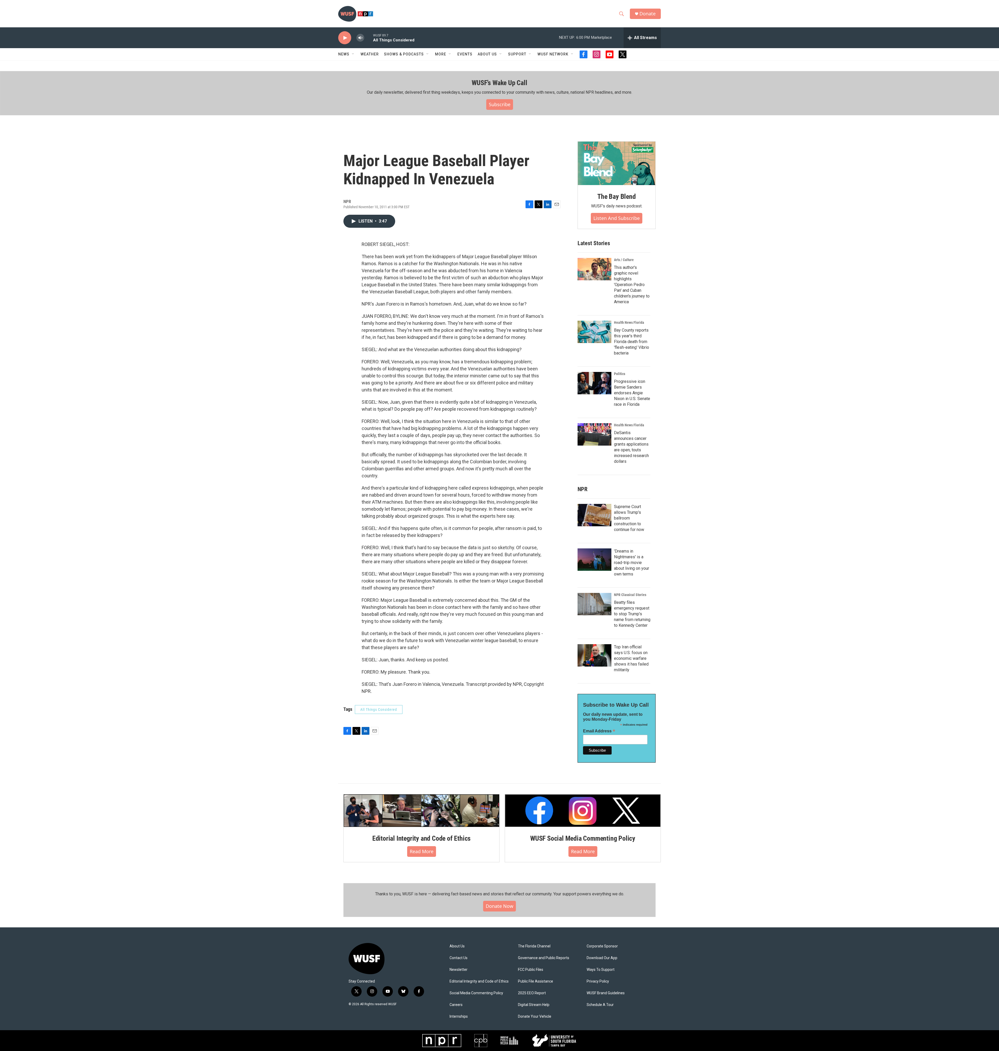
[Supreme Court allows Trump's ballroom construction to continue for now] (594, 515)
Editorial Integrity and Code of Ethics (421, 838)
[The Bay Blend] (616, 163)
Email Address (599, 731)
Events (464, 54)
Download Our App (602, 958)
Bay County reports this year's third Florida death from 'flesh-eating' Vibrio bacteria (631, 342)
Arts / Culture (624, 260)
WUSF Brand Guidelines (606, 993)
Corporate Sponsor (602, 946)
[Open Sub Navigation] (353, 54)
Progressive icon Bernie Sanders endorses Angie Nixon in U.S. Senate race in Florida (632, 393)
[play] (345, 38)
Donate (647, 13)
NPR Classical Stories (630, 595)
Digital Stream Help (533, 1005)
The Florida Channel (534, 946)
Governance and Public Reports (543, 958)
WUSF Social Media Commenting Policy (582, 838)
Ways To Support (600, 970)
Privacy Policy (598, 981)
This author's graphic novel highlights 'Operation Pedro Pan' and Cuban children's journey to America (632, 284)
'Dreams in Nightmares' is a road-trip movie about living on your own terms (631, 563)
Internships (459, 1016)
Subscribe (499, 104)
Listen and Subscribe (616, 218)
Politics (619, 374)
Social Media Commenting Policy (476, 993)
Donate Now (499, 906)
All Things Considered (378, 709)
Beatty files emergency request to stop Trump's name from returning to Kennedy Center (632, 614)
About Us (457, 946)
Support (517, 54)
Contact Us (459, 958)
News (343, 54)
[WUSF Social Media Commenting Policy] (583, 810)
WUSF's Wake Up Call (499, 83)
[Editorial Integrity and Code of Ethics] (421, 810)
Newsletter (459, 970)
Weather (370, 54)
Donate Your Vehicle (534, 1016)
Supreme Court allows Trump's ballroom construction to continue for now (629, 518)
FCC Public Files (530, 970)
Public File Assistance (535, 981)
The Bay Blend (616, 196)
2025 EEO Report (532, 993)
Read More (421, 851)
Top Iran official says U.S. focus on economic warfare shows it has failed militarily (631, 658)
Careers (456, 1005)
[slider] (368, 37)
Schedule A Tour (600, 1005)
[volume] (360, 38)
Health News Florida (629, 322)
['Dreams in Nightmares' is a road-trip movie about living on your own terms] (594, 559)
